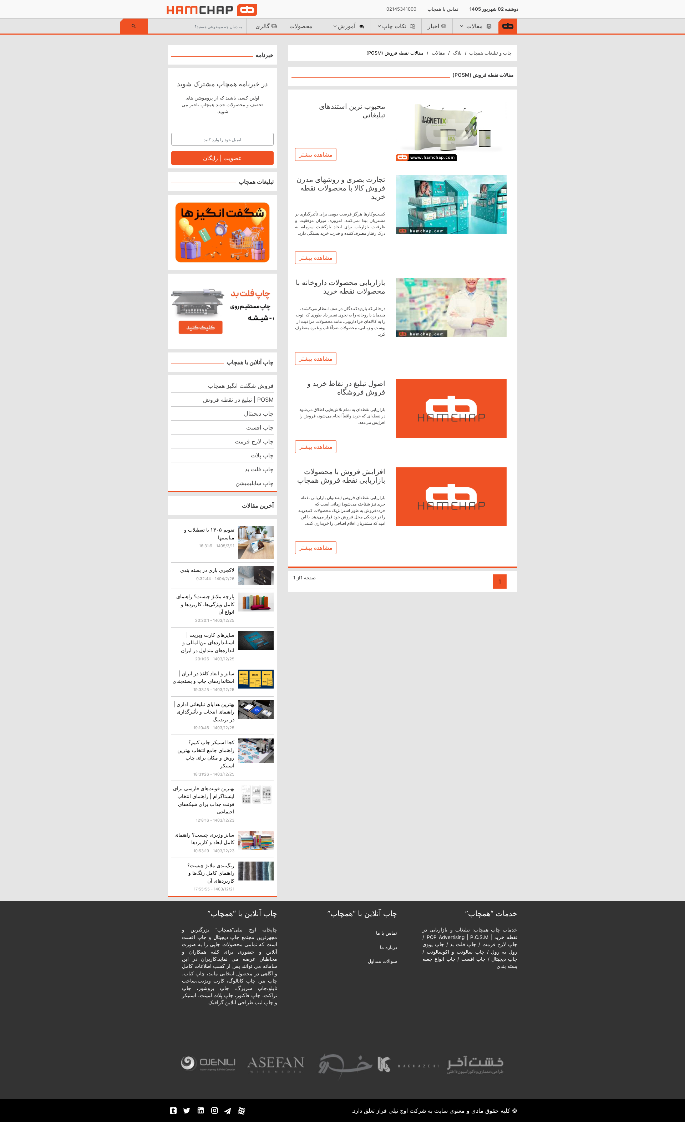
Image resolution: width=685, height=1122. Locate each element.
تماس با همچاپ (442, 9)
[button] (475, 26)
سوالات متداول (382, 961)
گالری (262, 26)
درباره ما (388, 947)
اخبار (433, 26)
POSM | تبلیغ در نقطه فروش (238, 399)
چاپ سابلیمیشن (254, 483)
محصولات (301, 26)
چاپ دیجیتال (259, 413)
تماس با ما (386, 933)
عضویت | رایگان (222, 158)
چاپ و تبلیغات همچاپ (490, 53)
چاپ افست (260, 427)
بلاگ (457, 53)
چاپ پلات (262, 455)
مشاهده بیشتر (316, 154)
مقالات (438, 53)
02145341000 (401, 9)
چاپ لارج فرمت (254, 441)
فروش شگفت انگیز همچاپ (241, 385)
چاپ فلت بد (259, 469)
